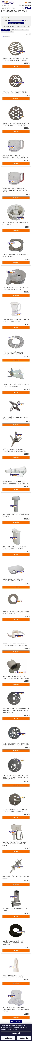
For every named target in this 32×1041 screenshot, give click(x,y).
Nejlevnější (15, 29)
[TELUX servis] (8, 2)
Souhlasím (24, 1038)
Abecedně (5, 29)
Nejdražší (24, 29)
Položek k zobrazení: (16, 23)
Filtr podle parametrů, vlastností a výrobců (15, 26)
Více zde (14, 1029)
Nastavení (16, 1033)
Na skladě (6, 17)
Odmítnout (8, 1038)
